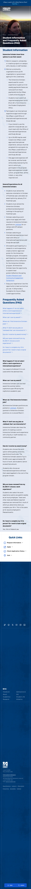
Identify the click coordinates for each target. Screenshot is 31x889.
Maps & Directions (7, 786)
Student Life (20, 697)
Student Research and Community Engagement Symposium (14, 278)
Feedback (19, 788)
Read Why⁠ (14, 4)
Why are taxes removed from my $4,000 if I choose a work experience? (14, 340)
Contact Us (14, 786)
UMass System (21, 786)
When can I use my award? (12, 317)
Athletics (19, 699)
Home (4, 34)
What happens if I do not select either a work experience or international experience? (13, 310)
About (5, 694)
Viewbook (6, 692)
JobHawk (18, 224)
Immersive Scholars (13, 34)
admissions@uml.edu (10, 781)
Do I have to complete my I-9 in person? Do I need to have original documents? (14, 349)
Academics (6, 697)
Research (6, 699)
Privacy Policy (6, 788)
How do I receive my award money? (15, 334)
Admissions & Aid (21, 693)
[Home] (6, 9)
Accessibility (13, 788)
